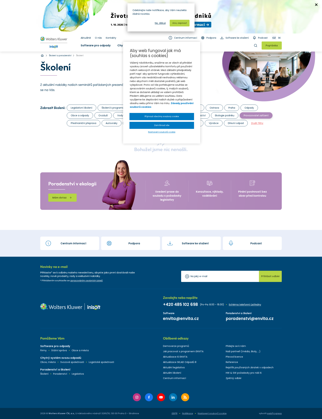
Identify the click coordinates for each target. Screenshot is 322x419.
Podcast (263, 37)
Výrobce (214, 123)
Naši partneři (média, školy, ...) (243, 351)
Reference (232, 362)
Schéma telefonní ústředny (245, 304)
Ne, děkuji (160, 23)
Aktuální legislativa (174, 367)
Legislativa (78, 373)
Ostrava (214, 107)
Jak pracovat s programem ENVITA (183, 351)
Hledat (256, 45)
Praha (231, 107)
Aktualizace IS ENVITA (175, 356)
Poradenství (60, 373)
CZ (274, 37)
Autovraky (111, 123)
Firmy (43, 350)
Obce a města (80, 350)
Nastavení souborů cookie (212, 413)
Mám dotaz (59, 197)
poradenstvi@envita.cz (250, 318)
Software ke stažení (237, 37)
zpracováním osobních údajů (86, 280)
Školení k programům (114, 107)
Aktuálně (86, 37)
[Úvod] (42, 56)
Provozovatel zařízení (256, 115)
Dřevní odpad (236, 123)
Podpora (211, 37)
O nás (98, 37)
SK (279, 37)
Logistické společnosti (101, 362)
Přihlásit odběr (270, 276)
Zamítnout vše (161, 125)
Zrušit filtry (257, 123)
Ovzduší (103, 115)
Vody (120, 115)
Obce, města (48, 362)
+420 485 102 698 (180, 304)
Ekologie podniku (224, 115)
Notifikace (187, 413)
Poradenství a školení (55, 369)
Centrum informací (185, 37)
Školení (44, 373)
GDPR (174, 413)
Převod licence (234, 356)
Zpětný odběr (233, 378)
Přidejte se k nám (236, 346)
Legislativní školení (81, 107)
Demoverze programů (176, 346)
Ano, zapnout (179, 23)
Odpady (249, 107)
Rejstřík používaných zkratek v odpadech (250, 367)
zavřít (316, 5)
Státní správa (59, 350)
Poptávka (272, 45)
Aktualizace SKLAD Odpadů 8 (179, 362)
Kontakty (111, 37)
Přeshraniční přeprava (83, 123)
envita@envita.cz (181, 318)
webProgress (274, 413)
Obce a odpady (80, 115)
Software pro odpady (96, 45)
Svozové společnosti (72, 362)
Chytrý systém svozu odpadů (60, 358)
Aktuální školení (172, 372)
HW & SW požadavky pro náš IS (244, 372)
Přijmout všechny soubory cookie (162, 116)
